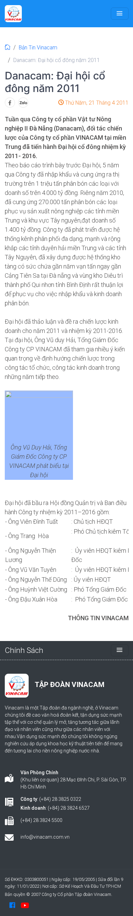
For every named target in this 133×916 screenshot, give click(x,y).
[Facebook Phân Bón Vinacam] (12, 905)
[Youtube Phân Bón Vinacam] (25, 904)
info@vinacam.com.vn (45, 837)
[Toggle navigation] (120, 13)
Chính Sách (24, 649)
